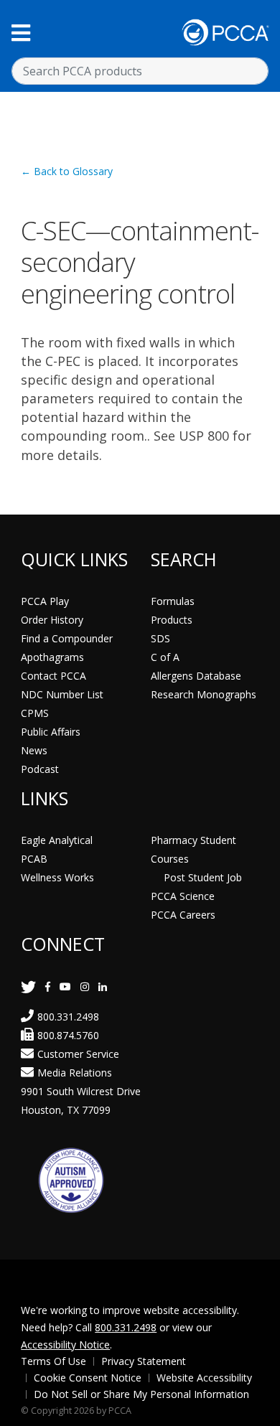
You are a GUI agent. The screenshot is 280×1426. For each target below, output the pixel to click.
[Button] (21, 33)
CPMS (35, 713)
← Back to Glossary (67, 171)
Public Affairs (50, 731)
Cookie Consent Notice (87, 1377)
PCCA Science (183, 896)
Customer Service (78, 1054)
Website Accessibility (204, 1377)
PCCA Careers (183, 914)
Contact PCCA (53, 675)
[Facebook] (47, 986)
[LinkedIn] (102, 986)
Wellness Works (57, 877)
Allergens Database (196, 675)
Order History (52, 620)
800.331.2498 (68, 1016)
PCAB (34, 859)
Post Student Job (203, 877)
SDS (160, 638)
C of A (165, 657)
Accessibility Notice (65, 1344)
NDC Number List (62, 694)
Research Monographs (203, 694)
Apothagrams (52, 657)
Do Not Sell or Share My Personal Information (141, 1394)
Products (171, 620)
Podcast (40, 769)
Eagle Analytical (57, 840)
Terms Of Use (53, 1361)
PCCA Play (45, 601)
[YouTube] (65, 986)
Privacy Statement (143, 1361)
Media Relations (74, 1072)
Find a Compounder (67, 638)
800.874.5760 (68, 1035)
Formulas (173, 601)
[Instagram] (84, 986)
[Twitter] (28, 986)
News (34, 750)
